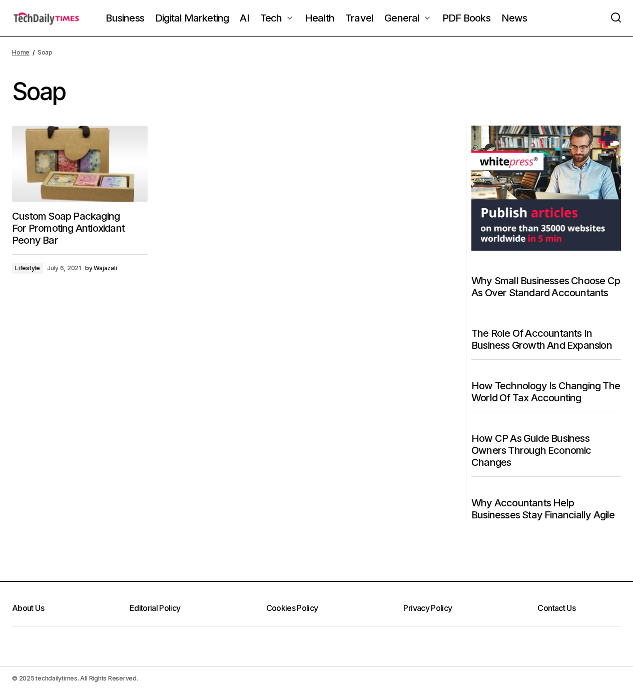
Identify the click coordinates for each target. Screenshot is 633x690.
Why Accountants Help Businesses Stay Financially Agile (543, 509)
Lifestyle (27, 268)
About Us (28, 608)
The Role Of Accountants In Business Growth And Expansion (541, 339)
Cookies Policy (292, 608)
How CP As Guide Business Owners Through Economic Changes (531, 450)
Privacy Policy (427, 608)
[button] (616, 18)
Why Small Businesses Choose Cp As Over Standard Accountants (545, 287)
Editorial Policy (155, 608)
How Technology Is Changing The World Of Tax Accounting (545, 392)
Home (21, 52)
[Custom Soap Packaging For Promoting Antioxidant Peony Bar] (80, 164)
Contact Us (556, 608)
